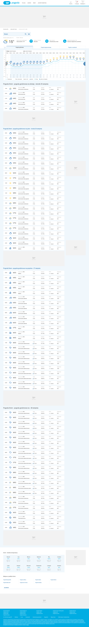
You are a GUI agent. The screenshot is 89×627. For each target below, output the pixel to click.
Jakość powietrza (42, 2)
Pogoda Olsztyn (72, 612)
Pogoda (15, 3)
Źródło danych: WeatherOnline (63, 617)
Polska (23, 2)
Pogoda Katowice (72, 610)
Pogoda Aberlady (38, 582)
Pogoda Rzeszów (39, 613)
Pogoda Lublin (39, 612)
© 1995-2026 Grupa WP (7, 617)
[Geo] (29, 34)
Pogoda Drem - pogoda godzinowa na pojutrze (17, 268)
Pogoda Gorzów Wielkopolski (58, 610)
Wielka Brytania (13, 29)
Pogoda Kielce (6, 612)
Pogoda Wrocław (6, 614)
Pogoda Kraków (23, 612)
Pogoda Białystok (6, 610)
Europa (29, 2)
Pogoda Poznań (23, 613)
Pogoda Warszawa (72, 613)
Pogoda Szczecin (56, 613)
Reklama (16, 617)
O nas (22, 617)
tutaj (28, 624)
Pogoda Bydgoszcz (23, 610)
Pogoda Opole (5, 613)
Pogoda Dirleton (53, 579)
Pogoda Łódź (55, 612)
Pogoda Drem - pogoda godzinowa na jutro (16, 129)
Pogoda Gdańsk (39, 610)
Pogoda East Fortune (23, 582)
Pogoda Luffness (23, 579)
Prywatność (28, 617)
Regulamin (46, 617)
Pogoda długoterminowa (46, 47)
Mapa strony (53, 617)
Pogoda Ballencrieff (6, 582)
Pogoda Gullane (38, 579)
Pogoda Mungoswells (7, 579)
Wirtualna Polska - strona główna (7, 3)
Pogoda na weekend (72, 47)
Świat (34, 2)
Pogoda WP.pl (6, 29)
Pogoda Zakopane (23, 614)
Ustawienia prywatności (37, 617)
